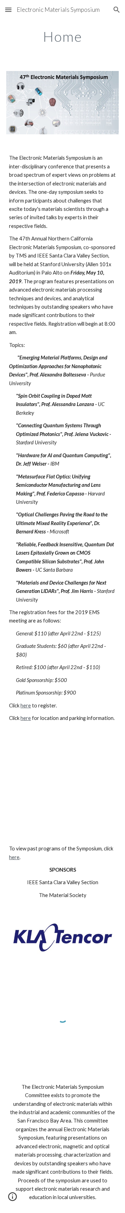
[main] (62, 36)
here (25, 705)
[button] (8, 9)
